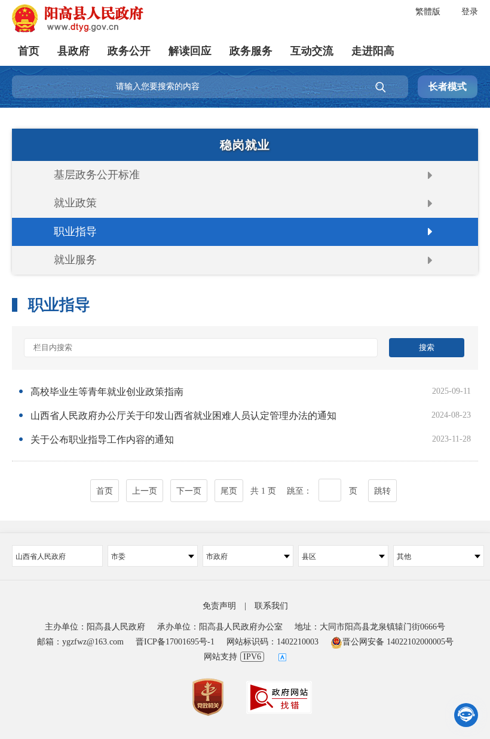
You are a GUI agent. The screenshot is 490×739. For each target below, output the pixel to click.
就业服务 (75, 260)
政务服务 (250, 51)
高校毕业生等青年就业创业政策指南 (106, 392)
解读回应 (190, 51)
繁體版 (427, 11)
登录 (469, 11)
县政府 (73, 51)
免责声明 (219, 605)
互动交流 (311, 51)
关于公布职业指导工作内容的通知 (102, 439)
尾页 (228, 490)
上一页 (144, 490)
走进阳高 (372, 51)
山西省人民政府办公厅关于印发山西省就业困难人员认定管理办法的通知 (183, 415)
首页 (28, 51)
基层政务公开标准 (97, 175)
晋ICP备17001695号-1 (175, 641)
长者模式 (447, 86)
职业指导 (75, 232)
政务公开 (129, 51)
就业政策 (75, 203)
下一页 (188, 490)
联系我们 (271, 605)
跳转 (382, 490)
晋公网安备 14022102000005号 (398, 641)
